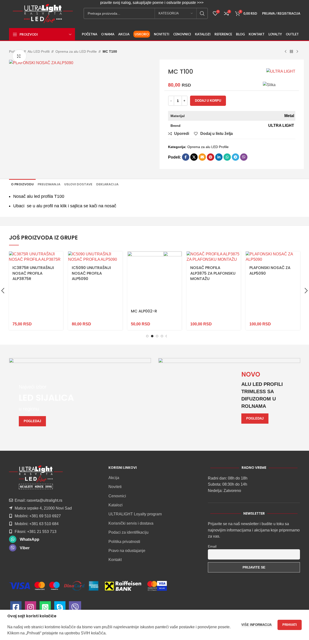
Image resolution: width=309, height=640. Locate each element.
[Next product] (297, 52)
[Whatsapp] (45, 609)
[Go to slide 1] (147, 336)
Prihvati (289, 625)
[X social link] (194, 157)
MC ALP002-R (144, 311)
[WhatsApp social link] (227, 157)
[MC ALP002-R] (154, 278)
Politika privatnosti (124, 542)
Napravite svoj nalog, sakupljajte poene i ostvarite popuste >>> (144, 2)
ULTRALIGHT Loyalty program (135, 514)
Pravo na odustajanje (126, 551)
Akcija (113, 478)
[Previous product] (285, 52)
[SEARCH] (202, 13)
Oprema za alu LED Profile (76, 51)
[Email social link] (202, 157)
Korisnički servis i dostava (130, 523)
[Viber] (75, 609)
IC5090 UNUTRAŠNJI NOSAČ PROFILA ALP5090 (91, 273)
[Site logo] (43, 13)
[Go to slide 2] (152, 336)
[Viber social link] (243, 157)
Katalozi (115, 505)
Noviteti (115, 487)
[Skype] (60, 609)
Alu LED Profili (39, 51)
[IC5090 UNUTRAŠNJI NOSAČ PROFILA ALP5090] (95, 256)
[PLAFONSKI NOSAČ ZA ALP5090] (273, 256)
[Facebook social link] (185, 157)
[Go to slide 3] (157, 336)
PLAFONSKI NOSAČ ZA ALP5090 (269, 270)
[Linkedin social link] (219, 157)
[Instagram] (30, 609)
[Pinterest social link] (210, 157)
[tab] (22, 184)
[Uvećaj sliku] (19, 56)
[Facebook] (16, 609)
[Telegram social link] (235, 157)
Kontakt (115, 560)
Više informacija (257, 625)
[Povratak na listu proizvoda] (291, 52)
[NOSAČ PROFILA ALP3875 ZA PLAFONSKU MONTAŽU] (214, 256)
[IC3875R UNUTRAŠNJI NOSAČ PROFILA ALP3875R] (36, 256)
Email (212, 546)
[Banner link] (80, 397)
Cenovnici (117, 496)
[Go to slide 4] (162, 336)
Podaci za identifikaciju (128, 532)
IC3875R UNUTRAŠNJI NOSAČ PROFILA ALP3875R (33, 273)
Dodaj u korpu (208, 100)
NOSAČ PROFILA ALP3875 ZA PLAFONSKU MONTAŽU (212, 273)
